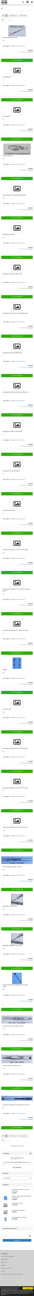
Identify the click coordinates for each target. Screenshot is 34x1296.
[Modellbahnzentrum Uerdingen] (3, 2)
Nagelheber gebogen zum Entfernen (12, 945)
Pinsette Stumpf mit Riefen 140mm (12, 866)
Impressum (4, 1262)
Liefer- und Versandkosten (7, 1256)
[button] (3, 15)
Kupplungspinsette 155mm (10, 37)
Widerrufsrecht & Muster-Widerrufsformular (12, 1274)
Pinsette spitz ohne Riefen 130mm (12, 1065)
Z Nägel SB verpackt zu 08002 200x (12, 274)
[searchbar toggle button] (23, 2)
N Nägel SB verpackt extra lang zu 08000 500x (15, 313)
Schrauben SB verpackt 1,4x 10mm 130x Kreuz (15, 788)
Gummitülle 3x (6, 116)
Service (3, 1271)
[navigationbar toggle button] (32, 2)
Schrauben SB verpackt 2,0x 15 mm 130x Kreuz (15, 827)
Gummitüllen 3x (7, 77)
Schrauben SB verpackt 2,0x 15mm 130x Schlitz (15, 630)
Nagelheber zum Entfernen (10, 906)
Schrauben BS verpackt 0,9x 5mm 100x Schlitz (15, 748)
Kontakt (3, 1265)
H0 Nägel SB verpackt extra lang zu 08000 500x (15, 392)
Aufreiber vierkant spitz (9, 510)
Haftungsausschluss (6, 1268)
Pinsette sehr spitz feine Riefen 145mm (13, 1026)
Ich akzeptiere (28, 1288)
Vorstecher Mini (7, 709)
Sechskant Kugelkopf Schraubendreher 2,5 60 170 (16, 1105)
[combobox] (13, 15)
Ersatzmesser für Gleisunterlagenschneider (14, 195)
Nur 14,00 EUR (17, 1167)
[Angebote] (30, 1153)
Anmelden (17, 1240)
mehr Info (8, 1294)
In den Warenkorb (17, 60)
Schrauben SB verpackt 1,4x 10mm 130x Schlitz (15, 549)
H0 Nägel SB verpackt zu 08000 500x (13, 431)
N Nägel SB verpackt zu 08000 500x (12, 352)
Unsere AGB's (4, 1259)
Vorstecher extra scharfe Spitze (11, 471)
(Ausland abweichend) (19, 46)
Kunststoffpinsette (8, 155)
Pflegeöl (5, 669)
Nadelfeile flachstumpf (9, 234)
